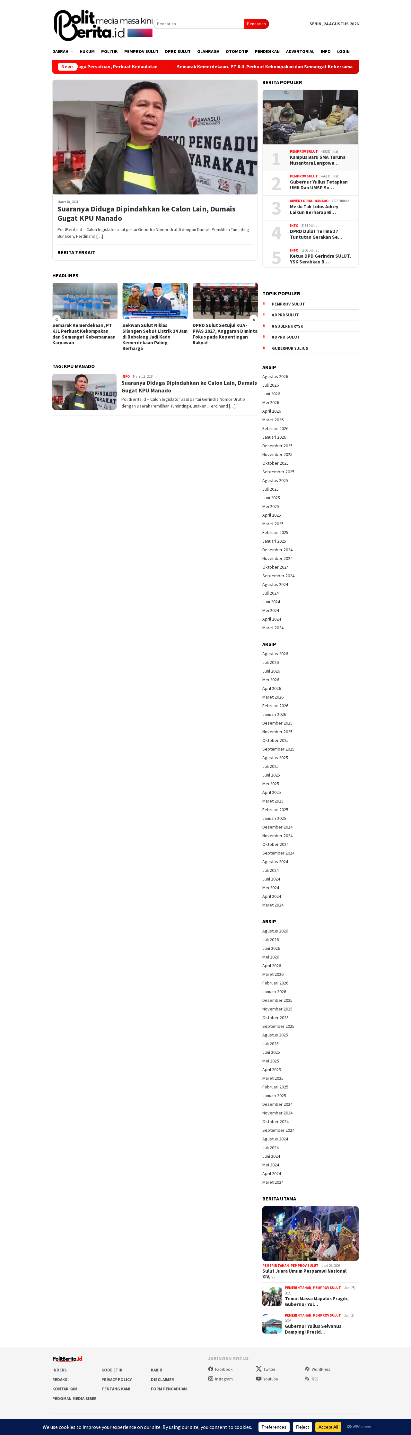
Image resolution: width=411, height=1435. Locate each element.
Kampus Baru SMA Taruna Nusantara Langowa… (317, 160)
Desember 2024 (277, 550)
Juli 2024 (270, 593)
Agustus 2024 (275, 584)
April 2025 (271, 515)
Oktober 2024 (275, 567)
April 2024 (271, 619)
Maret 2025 (273, 524)
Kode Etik (111, 1370)
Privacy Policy (116, 1379)
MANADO (321, 201)
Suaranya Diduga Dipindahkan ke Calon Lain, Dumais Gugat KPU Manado (146, 213)
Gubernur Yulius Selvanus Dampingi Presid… (313, 1329)
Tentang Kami (115, 1389)
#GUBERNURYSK (287, 326)
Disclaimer (162, 1379)
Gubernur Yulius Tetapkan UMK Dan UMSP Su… (319, 185)
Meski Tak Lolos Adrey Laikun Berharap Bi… (314, 209)
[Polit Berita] (102, 23)
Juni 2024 (271, 602)
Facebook (223, 1369)
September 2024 (278, 576)
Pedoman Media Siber (74, 1398)
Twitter (269, 1369)
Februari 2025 (275, 532)
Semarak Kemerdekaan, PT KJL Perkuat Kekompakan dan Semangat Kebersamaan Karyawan (240, 67)
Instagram (224, 1379)
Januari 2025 (274, 541)
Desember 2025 (277, 446)
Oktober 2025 (275, 463)
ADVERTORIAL (301, 201)
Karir (156, 1370)
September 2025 (278, 472)
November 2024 (277, 558)
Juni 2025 (271, 498)
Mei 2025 (270, 506)
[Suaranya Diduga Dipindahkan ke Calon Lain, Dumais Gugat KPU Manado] (155, 137)
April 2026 (271, 411)
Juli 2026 (270, 385)
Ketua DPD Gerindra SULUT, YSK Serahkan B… (320, 259)
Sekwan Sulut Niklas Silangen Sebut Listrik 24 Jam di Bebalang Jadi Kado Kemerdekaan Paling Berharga (155, 336)
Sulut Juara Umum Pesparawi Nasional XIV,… (304, 1274)
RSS (315, 1379)
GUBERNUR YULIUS (290, 348)
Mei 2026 (270, 402)
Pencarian (256, 24)
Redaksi (60, 1379)
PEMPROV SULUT (304, 151)
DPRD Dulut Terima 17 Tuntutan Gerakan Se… (316, 234)
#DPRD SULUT (286, 337)
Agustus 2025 (275, 480)
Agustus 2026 (275, 376)
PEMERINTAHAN (275, 1265)
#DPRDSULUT (285, 315)
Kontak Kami (65, 1389)
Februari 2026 (275, 428)
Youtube (270, 1379)
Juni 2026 (271, 394)
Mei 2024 (270, 610)
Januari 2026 (274, 437)
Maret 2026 (273, 420)
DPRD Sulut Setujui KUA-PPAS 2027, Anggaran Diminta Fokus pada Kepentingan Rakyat (225, 334)
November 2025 (277, 454)
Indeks (59, 1370)
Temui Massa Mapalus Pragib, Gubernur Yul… (317, 1301)
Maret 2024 (273, 628)
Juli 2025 (270, 489)
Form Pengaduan (169, 1389)
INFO (125, 376)
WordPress (321, 1369)
